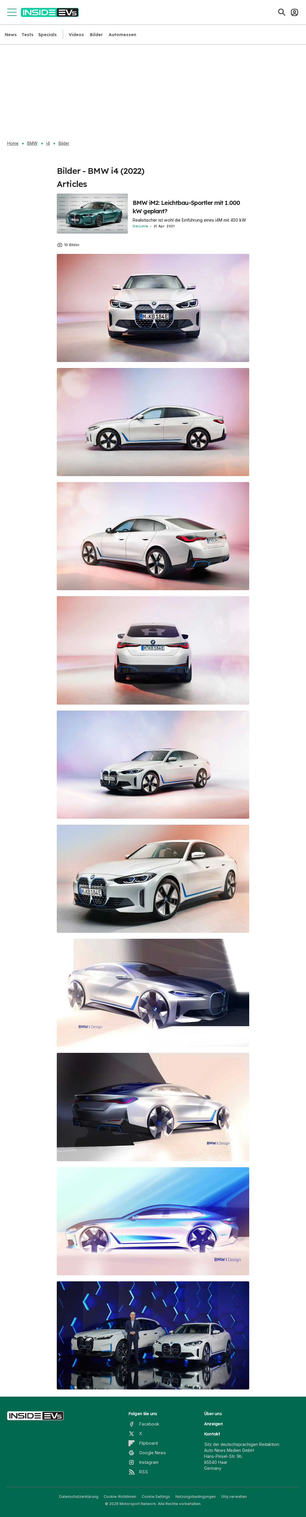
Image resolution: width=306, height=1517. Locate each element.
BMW (32, 143)
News (11, 34)
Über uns (213, 1413)
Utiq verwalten (234, 1496)
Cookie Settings (156, 1496)
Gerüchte (140, 226)
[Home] (50, 12)
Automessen (122, 34)
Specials (47, 34)
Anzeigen (213, 1423)
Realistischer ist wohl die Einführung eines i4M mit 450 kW (189, 220)
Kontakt (212, 1434)
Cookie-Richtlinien (120, 1496)
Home (13, 143)
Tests (27, 34)
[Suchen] (281, 12)
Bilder (96, 34)
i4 (48, 143)
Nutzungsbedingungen (195, 1496)
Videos (76, 34)
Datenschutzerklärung (78, 1496)
